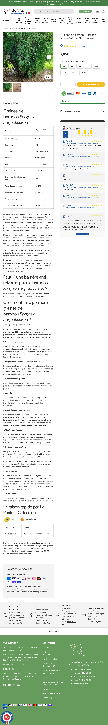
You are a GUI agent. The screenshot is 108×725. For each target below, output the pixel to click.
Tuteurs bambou (53, 20)
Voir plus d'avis (82, 234)
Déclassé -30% (104, 20)
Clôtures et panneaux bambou (28, 20)
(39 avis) (81, 46)
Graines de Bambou (87, 20)
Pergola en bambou (62, 20)
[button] (103, 11)
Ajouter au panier (91, 84)
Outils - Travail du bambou (70, 20)
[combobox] (54, 11)
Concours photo (49, 698)
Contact (46, 647)
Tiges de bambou (19, 20)
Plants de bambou (78, 20)
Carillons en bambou (95, 20)
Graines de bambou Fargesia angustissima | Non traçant (23, 28)
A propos (46, 689)
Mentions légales (50, 659)
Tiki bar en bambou (45, 20)
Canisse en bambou (37, 20)
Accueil (5, 28)
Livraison (46, 677)
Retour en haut (54, 631)
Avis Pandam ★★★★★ (52, 693)
